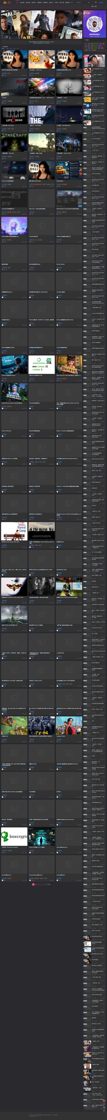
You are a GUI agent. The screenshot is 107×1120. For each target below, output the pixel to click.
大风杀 (93, 756)
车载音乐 (100, 46)
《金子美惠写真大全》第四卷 (98, 81)
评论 (18, 48)
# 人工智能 (40, 239)
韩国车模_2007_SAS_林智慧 (98, 785)
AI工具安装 (65, 184)
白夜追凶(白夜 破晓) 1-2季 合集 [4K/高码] (38, 597)
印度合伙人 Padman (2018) (35, 680)
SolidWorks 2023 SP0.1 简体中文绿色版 (98, 413)
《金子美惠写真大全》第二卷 (98, 86)
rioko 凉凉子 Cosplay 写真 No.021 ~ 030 (98, 244)
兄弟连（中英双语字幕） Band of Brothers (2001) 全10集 (41, 542)
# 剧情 (71, 684)
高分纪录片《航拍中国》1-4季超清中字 (38, 458)
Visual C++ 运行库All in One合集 (98, 319)
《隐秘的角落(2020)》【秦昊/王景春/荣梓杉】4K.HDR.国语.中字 (39, 653)
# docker (41, 878)
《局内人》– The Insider (35, 125)
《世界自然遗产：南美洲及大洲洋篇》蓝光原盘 (98, 1036)
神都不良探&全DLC (96, 482)
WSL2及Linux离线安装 (97, 965)
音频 (92, 43)
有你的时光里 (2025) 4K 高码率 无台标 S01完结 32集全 (69, 709)
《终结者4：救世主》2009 (98, 831)
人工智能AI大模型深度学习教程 (98, 1076)
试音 (89, 48)
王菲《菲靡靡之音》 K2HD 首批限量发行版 (98, 1012)
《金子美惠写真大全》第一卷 (98, 69)
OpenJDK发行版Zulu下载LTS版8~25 (97, 529)
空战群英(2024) (60, 542)
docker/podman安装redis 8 (35, 875)
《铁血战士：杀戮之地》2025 (97, 698)
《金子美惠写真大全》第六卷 (98, 92)
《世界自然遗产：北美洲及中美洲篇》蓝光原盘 (98, 873)
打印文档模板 (95, 959)
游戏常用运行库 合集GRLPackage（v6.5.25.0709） (96, 437)
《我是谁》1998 (95, 1041)
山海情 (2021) (5, 736)
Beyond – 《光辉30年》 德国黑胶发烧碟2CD (98, 378)
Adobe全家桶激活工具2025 (8, 347)
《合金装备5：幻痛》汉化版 (35, 153)
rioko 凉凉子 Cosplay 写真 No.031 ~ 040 (98, 273)
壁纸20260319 (95, 587)
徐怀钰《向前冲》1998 (97, 709)
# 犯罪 (67, 684)
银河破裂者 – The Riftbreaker (96, 762)
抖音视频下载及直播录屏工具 (36, 347)
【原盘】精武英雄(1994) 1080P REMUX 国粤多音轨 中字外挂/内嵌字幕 (14, 764)
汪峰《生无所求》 (96, 1082)
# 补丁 (9, 73)
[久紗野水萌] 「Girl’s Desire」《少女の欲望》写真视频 (98, 396)
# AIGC (18, 212)
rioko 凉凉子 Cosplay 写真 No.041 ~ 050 (98, 238)
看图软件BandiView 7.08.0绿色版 (9, 458)
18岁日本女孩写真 (96, 919)
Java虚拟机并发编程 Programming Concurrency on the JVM (98, 303)
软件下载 (5, 184)
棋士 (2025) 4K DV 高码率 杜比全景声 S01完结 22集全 (41, 709)
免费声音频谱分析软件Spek (98, 348)
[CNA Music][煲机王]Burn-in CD (98, 692)
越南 (86, 48)
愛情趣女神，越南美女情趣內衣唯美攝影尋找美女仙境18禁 (98, 466)
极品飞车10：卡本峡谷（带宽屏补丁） (98, 162)
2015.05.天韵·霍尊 (96, 138)
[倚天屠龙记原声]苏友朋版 (98, 703)
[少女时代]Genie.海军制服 (98, 1099)
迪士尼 (92, 46)
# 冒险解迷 (37, 73)
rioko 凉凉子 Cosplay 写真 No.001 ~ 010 (98, 116)
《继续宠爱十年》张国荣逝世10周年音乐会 (98, 1047)
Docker (10, 878)
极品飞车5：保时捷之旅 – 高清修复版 (98, 215)
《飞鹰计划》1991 (96, 983)
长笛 (86, 46)
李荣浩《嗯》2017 (96, 517)
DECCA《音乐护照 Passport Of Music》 (98, 791)
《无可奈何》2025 (96, 901)
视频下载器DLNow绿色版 (97, 884)
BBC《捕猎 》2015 (96, 360)
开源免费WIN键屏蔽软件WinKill (97, 669)
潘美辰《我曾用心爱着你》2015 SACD (98, 971)
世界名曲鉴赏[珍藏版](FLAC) (97, 942)
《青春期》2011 (95, 592)
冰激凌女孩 (94, 488)
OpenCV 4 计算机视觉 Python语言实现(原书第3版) (98, 989)
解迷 (102, 48)
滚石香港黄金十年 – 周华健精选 (98, 820)
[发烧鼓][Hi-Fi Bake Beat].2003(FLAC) (96, 424)
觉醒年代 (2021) (33, 764)
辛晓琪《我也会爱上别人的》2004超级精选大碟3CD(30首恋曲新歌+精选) (98, 751)
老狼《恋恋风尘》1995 (97, 924)
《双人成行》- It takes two (35, 70)
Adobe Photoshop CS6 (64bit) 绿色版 (97, 907)
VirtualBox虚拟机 (61, 292)
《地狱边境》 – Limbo (62, 97)
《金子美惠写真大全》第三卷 (98, 133)
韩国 (103, 43)
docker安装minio (61, 875)
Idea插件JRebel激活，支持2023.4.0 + (98, 797)
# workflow (49, 184)
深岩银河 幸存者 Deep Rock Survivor (65, 819)
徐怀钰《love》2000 (96, 470)
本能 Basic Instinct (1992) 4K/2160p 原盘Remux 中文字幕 (69, 514)
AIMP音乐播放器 (95, 330)
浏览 (11, 48)
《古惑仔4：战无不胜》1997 (97, 209)
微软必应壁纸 (5, 264)
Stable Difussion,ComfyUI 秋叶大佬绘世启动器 (68, 208)
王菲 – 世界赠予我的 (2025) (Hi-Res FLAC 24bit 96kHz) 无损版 (68, 403)
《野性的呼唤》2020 (96, 307)
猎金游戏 (94, 581)
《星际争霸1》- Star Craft (8, 153)
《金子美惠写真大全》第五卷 (98, 121)
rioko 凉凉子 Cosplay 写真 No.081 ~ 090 (98, 296)
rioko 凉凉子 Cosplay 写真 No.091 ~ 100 (98, 180)
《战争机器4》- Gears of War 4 (64, 153)
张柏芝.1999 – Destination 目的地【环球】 (98, 774)
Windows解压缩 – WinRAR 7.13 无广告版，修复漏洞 (41, 319)
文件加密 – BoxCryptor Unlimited (10, 847)
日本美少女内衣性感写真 (97, 686)
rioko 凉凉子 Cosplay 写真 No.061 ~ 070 (98, 383)
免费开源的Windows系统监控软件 (10, 514)
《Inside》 (4, 97)
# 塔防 (36, 101)
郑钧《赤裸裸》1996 (96, 575)
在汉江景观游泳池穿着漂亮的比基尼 (98, 558)
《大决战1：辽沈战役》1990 (97, 418)
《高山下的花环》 (96, 232)
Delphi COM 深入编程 (97, 994)
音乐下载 (96, 43)
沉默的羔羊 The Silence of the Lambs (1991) (12, 597)
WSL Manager (95, 249)
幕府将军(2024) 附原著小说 (35, 514)
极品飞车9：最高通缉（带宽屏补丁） (98, 354)
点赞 (14, 48)
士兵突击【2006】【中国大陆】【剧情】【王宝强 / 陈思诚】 (14, 653)
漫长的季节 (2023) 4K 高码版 (36, 625)
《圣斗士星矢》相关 (96, 977)
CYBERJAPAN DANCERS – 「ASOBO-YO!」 (98, 546)
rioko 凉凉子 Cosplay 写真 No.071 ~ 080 (98, 197)
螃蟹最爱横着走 (40, 1114)
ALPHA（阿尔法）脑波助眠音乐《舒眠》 (98, 98)
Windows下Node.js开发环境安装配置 (98, 768)
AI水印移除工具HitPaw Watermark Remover (67, 458)
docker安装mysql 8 (6, 875)
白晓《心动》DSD (96, 930)
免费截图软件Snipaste (7, 292)
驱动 (86, 43)
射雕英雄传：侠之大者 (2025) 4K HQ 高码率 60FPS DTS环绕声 (14, 709)
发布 (102, 2)
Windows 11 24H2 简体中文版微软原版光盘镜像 (68, 486)
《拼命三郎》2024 (96, 523)
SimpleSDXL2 (60, 181)
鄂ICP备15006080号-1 (48, 1114)
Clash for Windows (6, 431)
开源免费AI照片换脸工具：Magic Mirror (38, 292)
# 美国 (36, 545)
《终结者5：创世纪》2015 (98, 534)
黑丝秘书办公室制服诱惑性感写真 (98, 1030)
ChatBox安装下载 (33, 236)
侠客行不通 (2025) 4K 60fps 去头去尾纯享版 (12, 791)
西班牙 (86, 50)
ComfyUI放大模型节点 (34, 403)
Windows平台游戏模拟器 (8, 181)
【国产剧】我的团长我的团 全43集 (64, 625)
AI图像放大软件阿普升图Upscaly (97, 290)
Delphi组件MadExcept (97, 936)
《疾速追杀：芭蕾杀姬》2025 (97, 477)
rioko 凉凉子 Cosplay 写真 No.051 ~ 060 (98, 255)
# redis (45, 878)
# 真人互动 (37, 128)
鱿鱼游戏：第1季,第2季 (34, 486)
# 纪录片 (36, 461)
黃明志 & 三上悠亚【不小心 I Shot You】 (98, 1053)
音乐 (100, 43)
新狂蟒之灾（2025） (96, 1023)
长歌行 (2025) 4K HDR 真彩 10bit (9, 625)
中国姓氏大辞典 (95, 1064)
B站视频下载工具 (6, 319)
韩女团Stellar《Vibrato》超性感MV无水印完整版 (98, 337)
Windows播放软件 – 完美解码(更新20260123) (98, 267)
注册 (95, 6)
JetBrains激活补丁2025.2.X (98, 849)
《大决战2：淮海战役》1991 (97, 75)
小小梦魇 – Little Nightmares (63, 125)
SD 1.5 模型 (94, 633)
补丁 (90, 50)
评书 (92, 48)
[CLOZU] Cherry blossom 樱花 (98, 651)
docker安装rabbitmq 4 (62, 847)
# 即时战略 (10, 156)
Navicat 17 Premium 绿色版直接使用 (65, 431)
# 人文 (40, 461)
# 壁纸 (9, 267)
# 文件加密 (10, 850)
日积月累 (59, 850)
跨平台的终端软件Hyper (34, 264)
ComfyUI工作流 (38, 184)
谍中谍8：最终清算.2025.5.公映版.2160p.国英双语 (98, 168)
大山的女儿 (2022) (61, 736)
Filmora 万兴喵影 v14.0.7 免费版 (36, 847)
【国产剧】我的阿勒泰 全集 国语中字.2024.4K (67, 764)
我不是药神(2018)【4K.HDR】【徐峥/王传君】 (12, 680)
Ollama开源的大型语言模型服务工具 (10, 236)
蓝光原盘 (94, 50)
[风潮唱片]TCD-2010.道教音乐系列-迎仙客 (98, 447)
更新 (8, 48)
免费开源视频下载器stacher (98, 284)
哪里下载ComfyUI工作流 (35, 181)
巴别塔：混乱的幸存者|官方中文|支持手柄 (38, 819)
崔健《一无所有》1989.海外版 (98, 611)
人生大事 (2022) (60, 653)
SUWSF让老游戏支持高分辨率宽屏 (10, 70)
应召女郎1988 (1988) (61, 569)
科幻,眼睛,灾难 (95, 185)
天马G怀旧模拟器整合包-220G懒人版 (97, 453)
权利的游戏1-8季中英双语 (8, 486)
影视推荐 (32, 461)
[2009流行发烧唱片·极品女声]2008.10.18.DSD (98, 203)
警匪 (99, 48)
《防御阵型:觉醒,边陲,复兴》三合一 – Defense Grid (41, 97)
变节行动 (59, 791)
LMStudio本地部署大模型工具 (64, 236)
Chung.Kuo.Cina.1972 (97, 627)
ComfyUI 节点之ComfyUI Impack (97, 826)
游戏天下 (5, 73)
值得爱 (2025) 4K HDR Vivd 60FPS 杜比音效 (67, 597)
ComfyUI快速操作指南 (62, 347)
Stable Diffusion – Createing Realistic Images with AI (98, 640)
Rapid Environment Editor (98, 459)
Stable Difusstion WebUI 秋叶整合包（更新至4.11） (69, 375)
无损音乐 (59, 406)
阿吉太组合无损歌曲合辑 (97, 866)
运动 (96, 46)
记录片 (95, 48)
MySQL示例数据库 (96, 342)
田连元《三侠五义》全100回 (98, 622)
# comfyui (43, 184)
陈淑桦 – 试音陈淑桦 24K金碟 (98, 855)
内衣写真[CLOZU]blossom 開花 (98, 715)
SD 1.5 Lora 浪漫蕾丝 (97, 552)
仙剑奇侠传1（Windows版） (98, 604)
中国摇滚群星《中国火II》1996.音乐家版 (98, 1001)
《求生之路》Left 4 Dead (8, 125)
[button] (1, 24)
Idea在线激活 (32, 791)
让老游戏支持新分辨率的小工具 (64, 70)
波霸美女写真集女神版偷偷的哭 (98, 913)
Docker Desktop (61, 264)
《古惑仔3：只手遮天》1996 (97, 744)
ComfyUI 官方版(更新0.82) (8, 208)
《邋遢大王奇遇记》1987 (97, 657)
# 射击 (9, 128)
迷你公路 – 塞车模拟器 (7, 819)
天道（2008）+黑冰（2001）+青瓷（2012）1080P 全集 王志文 (14, 570)
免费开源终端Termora (97, 802)
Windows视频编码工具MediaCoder (65, 319)
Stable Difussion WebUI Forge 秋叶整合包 (12, 403)
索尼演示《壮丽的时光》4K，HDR (97, 616)
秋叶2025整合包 (95, 662)
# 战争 (40, 545)
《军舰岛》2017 (95, 732)
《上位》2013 (95, 150)
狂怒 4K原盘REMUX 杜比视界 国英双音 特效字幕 (40, 736)
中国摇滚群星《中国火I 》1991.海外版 (98, 564)
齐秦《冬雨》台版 (96, 779)
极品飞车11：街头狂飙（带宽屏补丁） (98, 430)
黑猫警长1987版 (95, 860)
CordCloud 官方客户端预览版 (98, 739)
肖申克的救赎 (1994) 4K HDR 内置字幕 (66, 680)
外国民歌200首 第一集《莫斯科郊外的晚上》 (98, 325)
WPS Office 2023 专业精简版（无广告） (98, 104)
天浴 (93, 721)
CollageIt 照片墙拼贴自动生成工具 (98, 948)
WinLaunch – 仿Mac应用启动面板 (37, 208)
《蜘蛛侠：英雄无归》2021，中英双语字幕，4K (98, 838)
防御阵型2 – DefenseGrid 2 (98, 400)
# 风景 (44, 461)
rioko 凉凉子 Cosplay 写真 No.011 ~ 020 (98, 145)
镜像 (89, 46)
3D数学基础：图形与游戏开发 (98, 1070)
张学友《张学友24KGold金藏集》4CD (98, 1105)
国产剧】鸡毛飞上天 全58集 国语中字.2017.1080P (40, 569)
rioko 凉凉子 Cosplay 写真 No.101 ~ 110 (98, 279)
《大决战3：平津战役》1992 (97, 494)
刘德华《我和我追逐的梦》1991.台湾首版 (98, 570)
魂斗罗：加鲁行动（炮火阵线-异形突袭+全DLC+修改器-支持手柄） (98, 390)
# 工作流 (53, 184)
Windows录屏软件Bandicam (8, 375)
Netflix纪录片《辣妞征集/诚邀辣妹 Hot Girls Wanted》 (98, 372)
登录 (92, 6)
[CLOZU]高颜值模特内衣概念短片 (98, 442)
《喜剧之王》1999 (96, 511)
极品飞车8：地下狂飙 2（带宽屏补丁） (98, 599)
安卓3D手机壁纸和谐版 (34, 431)
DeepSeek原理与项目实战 (98, 889)
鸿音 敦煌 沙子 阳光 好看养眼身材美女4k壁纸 (98, 843)
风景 (89, 43)
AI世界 (32, 184)
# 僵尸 (12, 128)
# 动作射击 (37, 156)
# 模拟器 (9, 184)
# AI (36, 239)
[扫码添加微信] (104, 1107)
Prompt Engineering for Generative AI (97, 878)
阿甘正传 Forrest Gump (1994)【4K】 (11, 542)
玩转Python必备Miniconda (35, 375)
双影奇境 (94, 1018)
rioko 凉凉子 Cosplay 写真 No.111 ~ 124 (98, 226)
